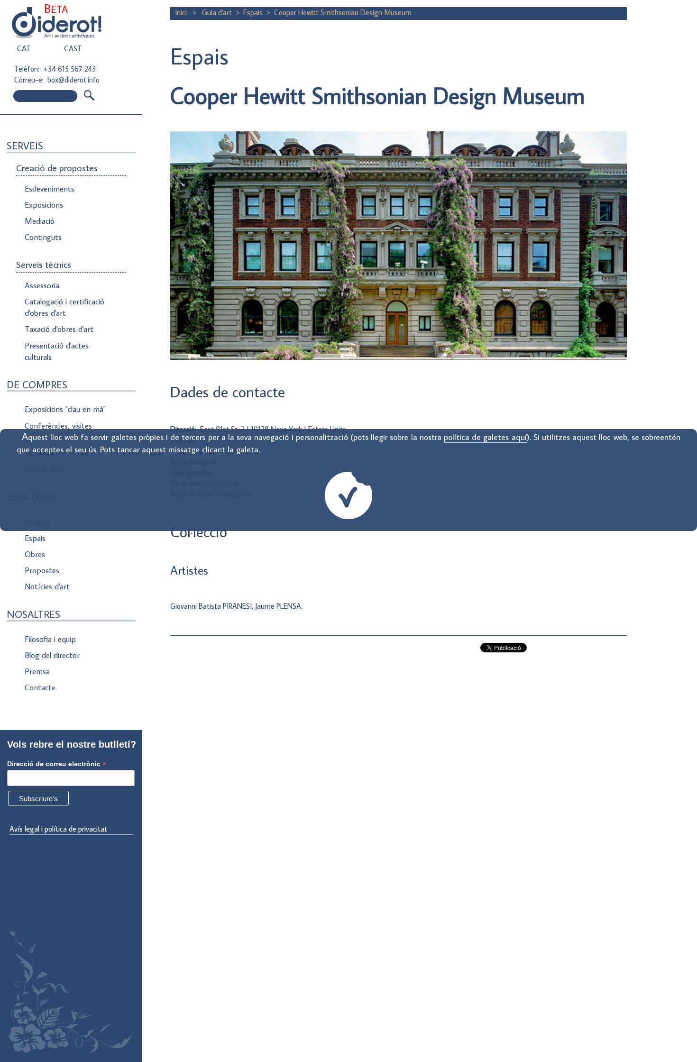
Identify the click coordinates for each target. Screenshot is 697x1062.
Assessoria (42, 285)
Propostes (42, 570)
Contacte (40, 687)
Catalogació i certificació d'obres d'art (64, 307)
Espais (35, 538)
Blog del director (52, 655)
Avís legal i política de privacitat (58, 828)
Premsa (37, 671)
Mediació (40, 221)
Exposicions (44, 205)
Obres (35, 554)
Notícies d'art (47, 586)
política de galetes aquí (485, 436)
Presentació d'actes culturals (57, 351)
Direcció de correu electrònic (56, 764)
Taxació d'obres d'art (59, 329)
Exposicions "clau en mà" (65, 409)
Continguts (43, 237)
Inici (182, 12)
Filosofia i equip (50, 639)
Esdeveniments (49, 188)
